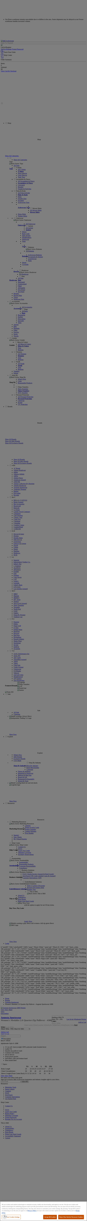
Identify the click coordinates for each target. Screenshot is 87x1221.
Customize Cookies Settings (11, 1217)
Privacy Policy (32, 1210)
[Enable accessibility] (4, 1216)
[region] (43, 1211)
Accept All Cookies (50, 1217)
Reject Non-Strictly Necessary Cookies (71, 1217)
